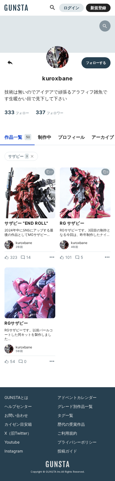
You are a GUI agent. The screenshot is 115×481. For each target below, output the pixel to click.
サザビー (18, 156)
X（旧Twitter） (17, 433)
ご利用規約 (67, 433)
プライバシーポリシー (77, 442)
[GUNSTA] (16, 8)
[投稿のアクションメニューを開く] (52, 257)
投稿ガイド (67, 451)
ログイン (71, 7)
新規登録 (98, 7)
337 (49, 112)
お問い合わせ (16, 415)
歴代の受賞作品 (71, 424)
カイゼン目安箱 (18, 424)
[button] (52, 7)
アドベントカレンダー (77, 397)
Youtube (12, 442)
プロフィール (71, 137)
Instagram (13, 451)
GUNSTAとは (16, 397)
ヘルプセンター (18, 406)
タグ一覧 (65, 415)
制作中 (44, 137)
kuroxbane (24, 243)
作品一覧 (17, 137)
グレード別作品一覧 (75, 406)
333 (16, 112)
